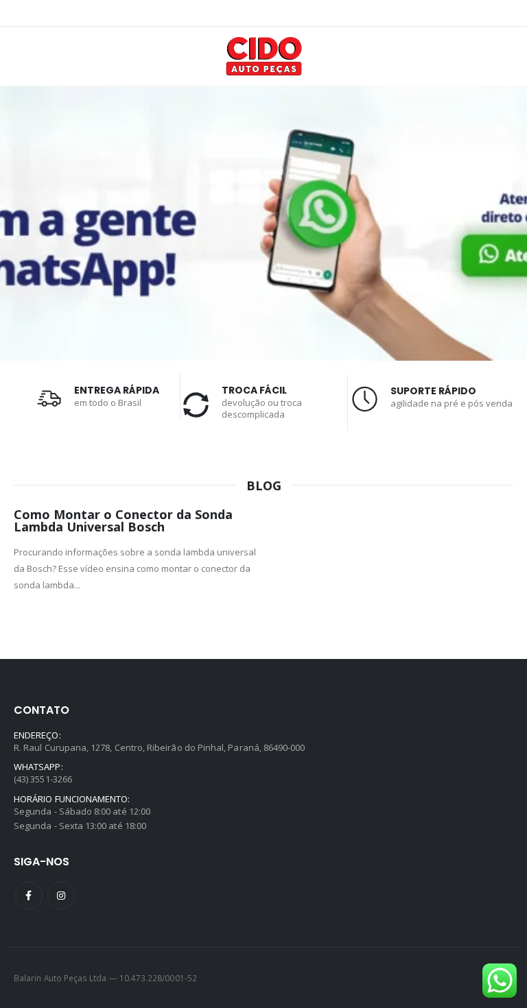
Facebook (29, 895)
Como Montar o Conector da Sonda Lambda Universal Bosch (123, 520)
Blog (263, 485)
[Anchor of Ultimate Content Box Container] (263, 223)
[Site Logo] (264, 56)
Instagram (61, 895)
